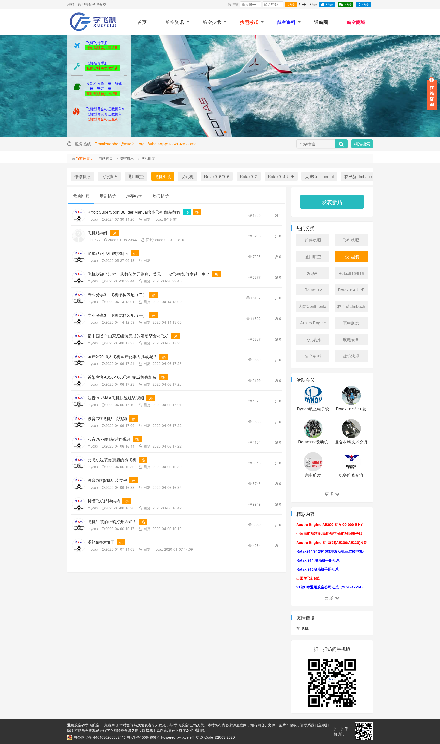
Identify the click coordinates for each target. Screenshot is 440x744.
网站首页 (106, 158)
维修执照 (82, 176)
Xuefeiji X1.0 (192, 737)
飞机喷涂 (313, 339)
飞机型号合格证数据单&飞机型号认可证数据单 (105, 111)
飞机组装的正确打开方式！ (112, 521)
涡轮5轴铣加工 (101, 542)
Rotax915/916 (216, 176)
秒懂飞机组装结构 (104, 501)
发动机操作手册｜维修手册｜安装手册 (104, 86)
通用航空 (136, 176)
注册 (302, 4)
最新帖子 (108, 195)
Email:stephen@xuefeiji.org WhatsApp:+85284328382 (145, 144)
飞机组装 (148, 158)
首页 (142, 22)
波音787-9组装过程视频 (109, 439)
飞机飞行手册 (97, 42)
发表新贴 (332, 202)
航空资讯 (175, 22)
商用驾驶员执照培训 (102, 93)
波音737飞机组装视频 (107, 418)
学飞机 (302, 628)
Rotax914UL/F (281, 176)
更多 (329, 493)
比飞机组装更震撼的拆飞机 (112, 460)
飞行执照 (109, 176)
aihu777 (94, 239)
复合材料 (313, 356)
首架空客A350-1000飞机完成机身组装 (122, 377)
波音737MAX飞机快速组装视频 (116, 398)
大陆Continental (319, 176)
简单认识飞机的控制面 (108, 253)
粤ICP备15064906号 (143, 737)
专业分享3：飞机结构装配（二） (117, 294)
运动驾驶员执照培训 (102, 47)
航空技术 (212, 22)
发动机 (187, 176)
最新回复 (81, 195)
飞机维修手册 (97, 62)
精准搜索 (362, 144)
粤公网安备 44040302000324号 (99, 737)
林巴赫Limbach (358, 176)
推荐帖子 (134, 195)
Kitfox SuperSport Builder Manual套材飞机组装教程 (134, 212)
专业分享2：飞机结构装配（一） (117, 315)
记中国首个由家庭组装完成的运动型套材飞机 (128, 336)
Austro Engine (313, 323)
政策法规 (351, 356)
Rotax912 (248, 176)
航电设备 (351, 339)
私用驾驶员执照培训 (102, 68)
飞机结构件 (98, 233)
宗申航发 (351, 323)
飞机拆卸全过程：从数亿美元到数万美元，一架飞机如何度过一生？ (149, 274)
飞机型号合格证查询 (102, 118)
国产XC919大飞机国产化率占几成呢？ (122, 356)
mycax (93, 219)
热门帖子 (161, 195)
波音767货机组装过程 (107, 480)
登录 (291, 4)
